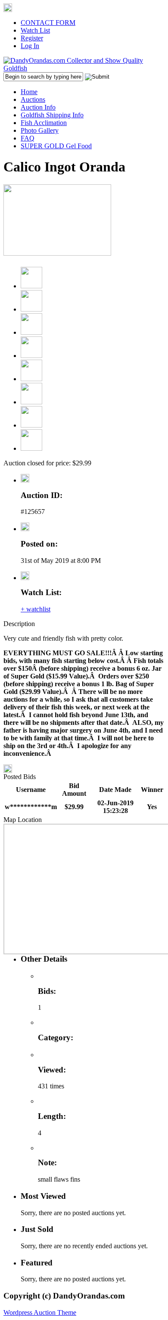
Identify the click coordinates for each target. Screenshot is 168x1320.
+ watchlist (35, 609)
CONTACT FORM (48, 22)
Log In (30, 45)
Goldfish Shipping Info (52, 115)
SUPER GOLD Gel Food (56, 146)
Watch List (35, 30)
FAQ (27, 138)
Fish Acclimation (44, 122)
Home (29, 91)
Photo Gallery (40, 130)
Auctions (33, 99)
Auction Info (38, 107)
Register (32, 38)
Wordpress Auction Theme (39, 1312)
